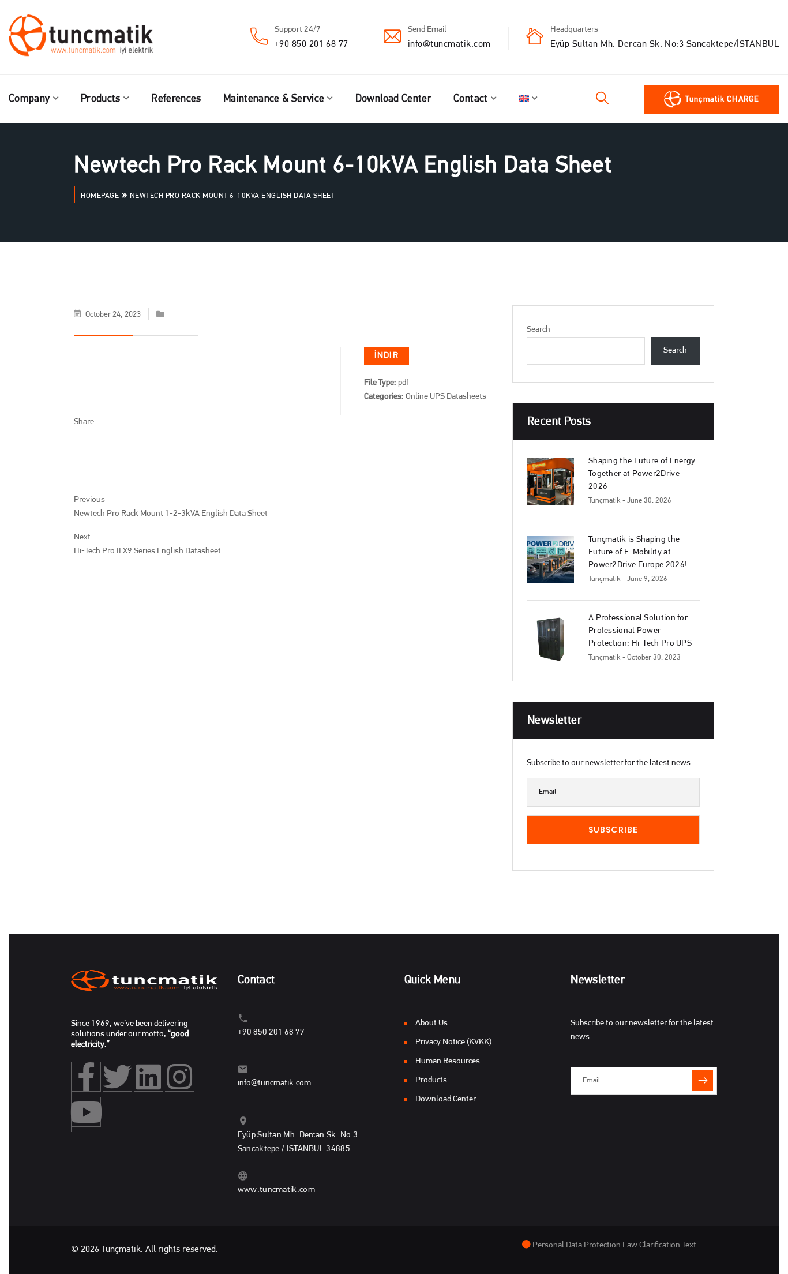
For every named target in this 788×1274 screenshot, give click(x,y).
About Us (431, 1023)
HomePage (100, 196)
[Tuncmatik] (89, 37)
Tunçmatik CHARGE (722, 99)
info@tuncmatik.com (449, 44)
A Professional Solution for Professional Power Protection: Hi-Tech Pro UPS (640, 631)
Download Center (393, 99)
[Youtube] (86, 1112)
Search (538, 329)
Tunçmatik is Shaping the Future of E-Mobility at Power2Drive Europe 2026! (637, 552)
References (176, 99)
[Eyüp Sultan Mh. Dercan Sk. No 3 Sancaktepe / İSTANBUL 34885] (243, 1120)
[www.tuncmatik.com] (243, 1175)
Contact (470, 99)
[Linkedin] (148, 1077)
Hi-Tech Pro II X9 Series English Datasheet (147, 551)
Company (29, 99)
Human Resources (447, 1061)
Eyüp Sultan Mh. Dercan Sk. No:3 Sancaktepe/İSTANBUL (664, 44)
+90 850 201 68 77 (311, 44)
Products (101, 99)
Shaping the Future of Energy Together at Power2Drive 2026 (641, 474)
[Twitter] (117, 1077)
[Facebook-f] (86, 1077)
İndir (386, 355)
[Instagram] (179, 1077)
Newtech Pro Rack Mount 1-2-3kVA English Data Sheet (171, 513)
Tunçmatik (604, 500)
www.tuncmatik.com (276, 1190)
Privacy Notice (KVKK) (453, 1042)
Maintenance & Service (274, 99)
